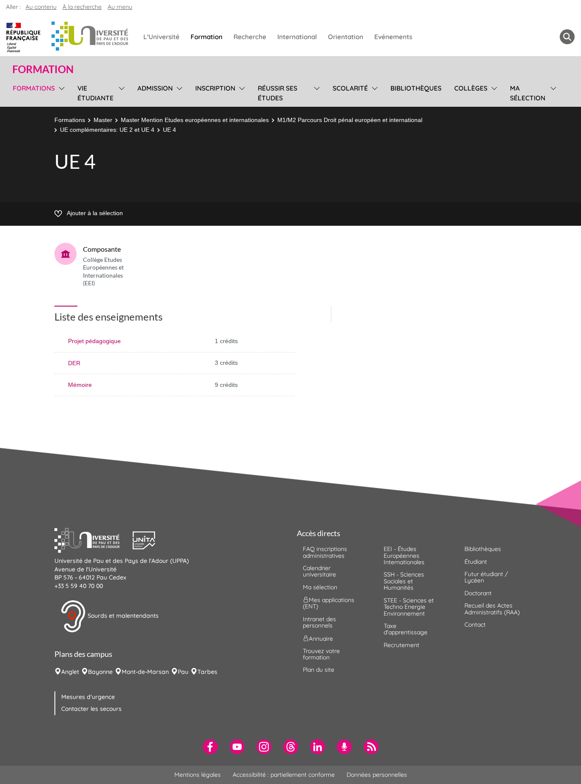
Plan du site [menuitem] (318, 669)
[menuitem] (210, 746)
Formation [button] (43, 69)
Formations (69, 119)
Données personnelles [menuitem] (377, 774)
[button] (93, 539)
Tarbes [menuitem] (207, 672)
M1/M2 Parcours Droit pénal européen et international (349, 119)
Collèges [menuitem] (470, 88)
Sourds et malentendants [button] (122, 615)
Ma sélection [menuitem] (527, 93)
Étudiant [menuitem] (475, 561)
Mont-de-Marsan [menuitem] (145, 672)
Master (103, 119)
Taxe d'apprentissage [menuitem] (405, 629)
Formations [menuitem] (34, 88)
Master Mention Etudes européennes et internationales (195, 119)
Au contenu (41, 7)
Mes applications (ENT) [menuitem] (328, 603)
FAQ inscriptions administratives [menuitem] (325, 552)
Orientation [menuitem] (345, 37)
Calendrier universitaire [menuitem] (319, 571)
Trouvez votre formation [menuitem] (321, 654)
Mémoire (80, 384)
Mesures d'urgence (88, 697)
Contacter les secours (91, 709)
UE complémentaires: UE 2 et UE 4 (107, 129)
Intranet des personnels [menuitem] (319, 622)
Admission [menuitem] (155, 88)
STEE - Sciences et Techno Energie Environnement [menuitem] (409, 607)
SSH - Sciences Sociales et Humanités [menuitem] (404, 581)
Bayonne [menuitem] (100, 672)
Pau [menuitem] (183, 672)
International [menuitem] (297, 37)
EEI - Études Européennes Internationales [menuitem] (404, 555)
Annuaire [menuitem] (321, 638)
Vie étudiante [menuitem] (95, 93)
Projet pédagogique (94, 341)
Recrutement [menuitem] (401, 645)
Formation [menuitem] (206, 37)
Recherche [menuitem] (250, 37)
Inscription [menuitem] (215, 88)
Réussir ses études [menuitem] (277, 93)
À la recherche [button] (82, 7)
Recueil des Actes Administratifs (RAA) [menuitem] (492, 609)
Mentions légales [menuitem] (197, 774)
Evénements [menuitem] (393, 37)
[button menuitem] (567, 36)
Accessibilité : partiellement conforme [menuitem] (284, 774)
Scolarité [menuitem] (350, 88)
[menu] (60, 92)
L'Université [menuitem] (161, 37)
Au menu (120, 7)
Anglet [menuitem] (70, 672)
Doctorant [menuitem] (478, 593)
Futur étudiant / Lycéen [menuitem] (486, 577)
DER (74, 363)
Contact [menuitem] (475, 624)
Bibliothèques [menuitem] (415, 88)
